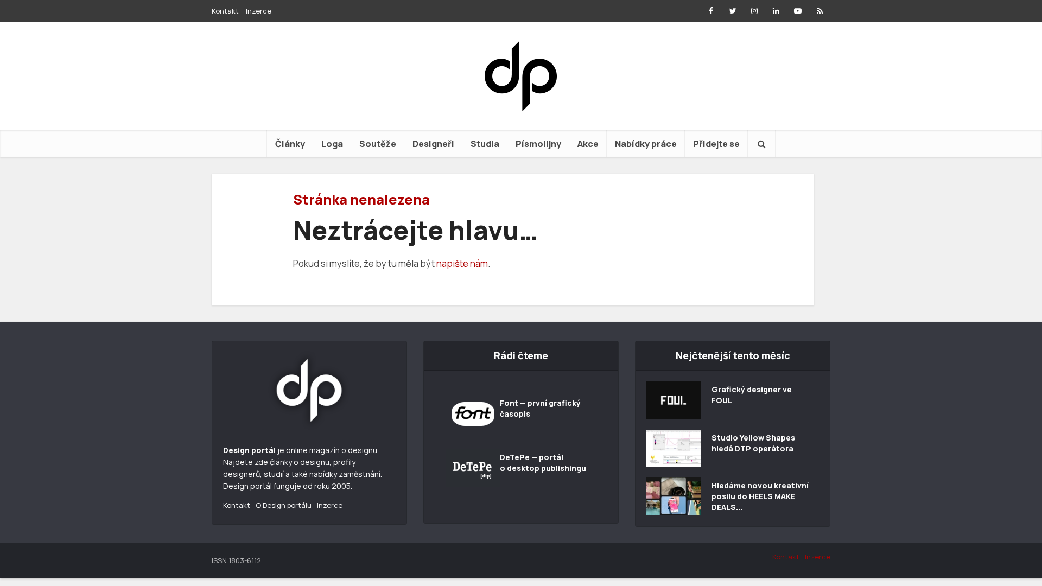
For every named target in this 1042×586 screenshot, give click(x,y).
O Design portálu (284, 505)
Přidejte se (716, 144)
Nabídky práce (646, 144)
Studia (485, 144)
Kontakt (225, 11)
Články (290, 144)
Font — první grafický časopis (540, 408)
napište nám (462, 263)
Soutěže (377, 144)
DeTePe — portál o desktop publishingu (543, 462)
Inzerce (258, 11)
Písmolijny (538, 144)
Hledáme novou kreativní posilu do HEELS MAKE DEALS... (760, 496)
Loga (332, 144)
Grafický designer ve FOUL (751, 394)
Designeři (433, 144)
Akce (588, 144)
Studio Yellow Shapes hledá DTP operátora (753, 443)
